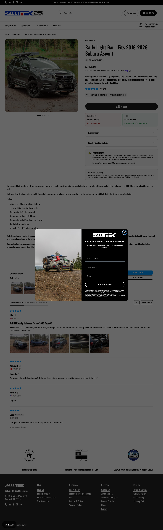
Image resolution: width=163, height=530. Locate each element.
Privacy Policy (98, 296)
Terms (105, 296)
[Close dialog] (125, 232)
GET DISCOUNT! (105, 284)
